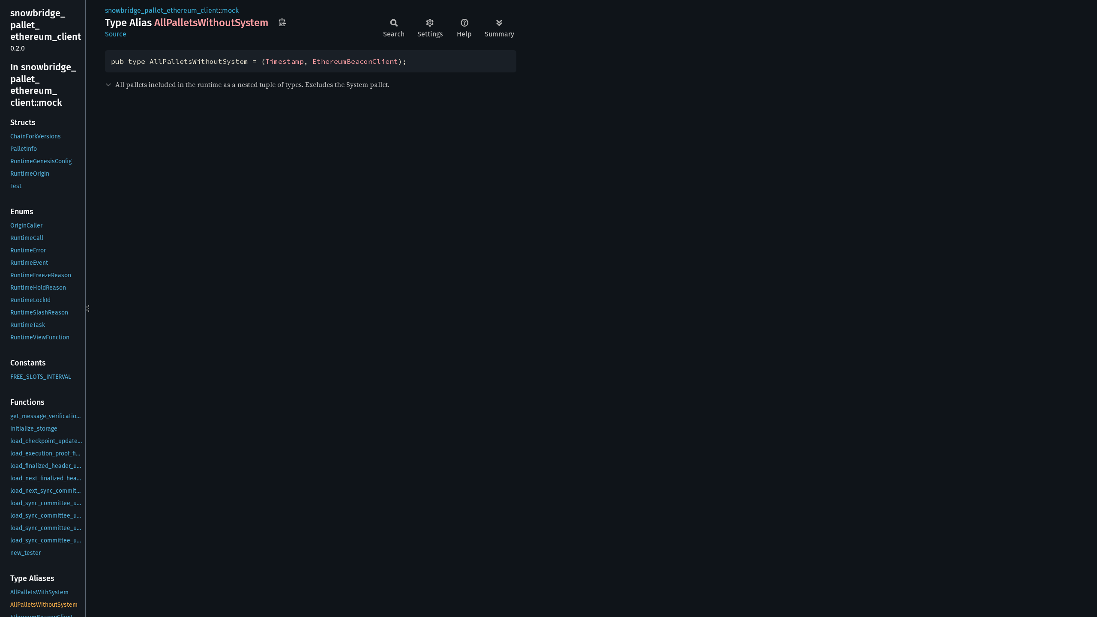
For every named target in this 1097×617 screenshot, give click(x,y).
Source (115, 34)
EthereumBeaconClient (355, 61)
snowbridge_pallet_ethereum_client (162, 10)
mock (230, 10)
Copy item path (282, 22)
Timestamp (284, 61)
